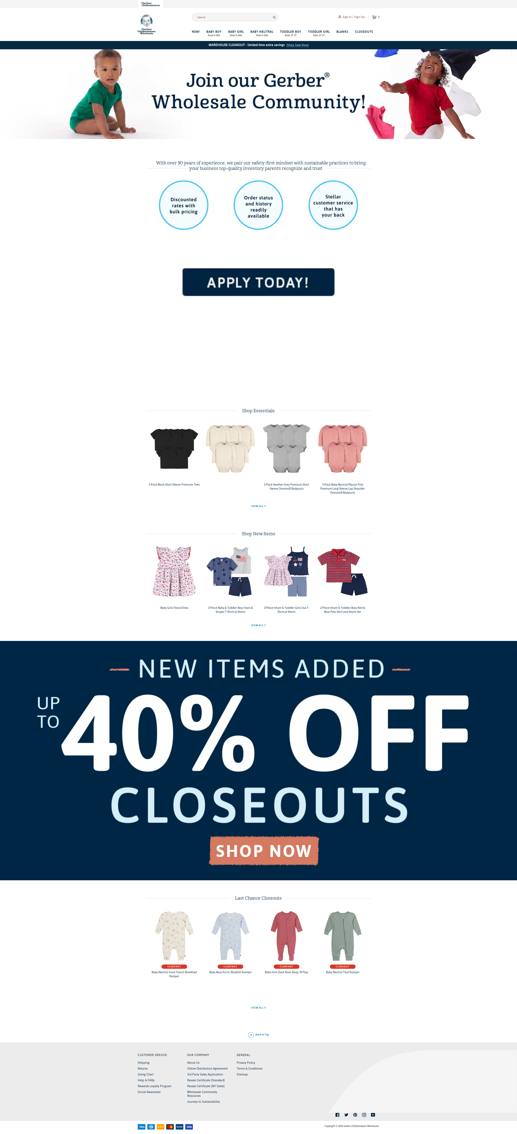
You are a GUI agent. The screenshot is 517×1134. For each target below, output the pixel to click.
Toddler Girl (319, 33)
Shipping (143, 1062)
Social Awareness (149, 1092)
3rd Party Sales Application (205, 1074)
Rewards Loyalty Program (154, 1086)
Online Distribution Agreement (207, 1068)
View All (257, 506)
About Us (193, 1062)
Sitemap (242, 1074)
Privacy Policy (246, 1062)
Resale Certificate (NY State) (206, 1086)
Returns (143, 1068)
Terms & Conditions (249, 1068)
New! (196, 31)
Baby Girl (236, 33)
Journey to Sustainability (203, 1101)
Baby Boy (214, 33)
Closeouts (364, 31)
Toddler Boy (290, 33)
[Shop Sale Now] (298, 45)
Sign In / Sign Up (353, 17)
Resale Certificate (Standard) (206, 1080)
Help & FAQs (146, 1080)
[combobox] (235, 17)
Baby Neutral (261, 33)
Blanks (342, 31)
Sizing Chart (145, 1074)
